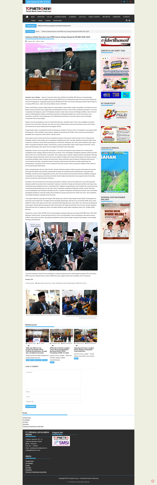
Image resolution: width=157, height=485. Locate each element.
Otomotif (126, 17)
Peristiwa (40, 17)
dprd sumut (48, 283)
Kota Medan (38, 360)
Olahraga (72, 17)
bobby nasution (41, 283)
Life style (82, 17)
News (33, 17)
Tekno (40, 20)
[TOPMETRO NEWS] (27, 16)
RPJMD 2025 (79, 283)
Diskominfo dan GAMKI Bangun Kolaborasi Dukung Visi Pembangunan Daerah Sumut (81, 317)
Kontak (28, 465)
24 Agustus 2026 (31, 343)
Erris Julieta (41, 41)
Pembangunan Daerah (61, 283)
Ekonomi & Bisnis (60, 17)
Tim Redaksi (26, 420)
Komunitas (116, 17)
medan (53, 283)
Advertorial (57, 20)
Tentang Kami (27, 418)
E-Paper (47, 20)
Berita (28, 283)
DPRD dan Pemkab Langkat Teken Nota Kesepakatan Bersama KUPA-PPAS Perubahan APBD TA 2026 (68, 25)
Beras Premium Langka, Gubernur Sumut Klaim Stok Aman (43, 315)
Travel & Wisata (94, 17)
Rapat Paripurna (72, 283)
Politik (49, 17)
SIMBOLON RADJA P (67, 343)
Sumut (84, 283)
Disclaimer (26, 424)
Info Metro (106, 17)
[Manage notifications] (152, 481)
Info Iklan (25, 422)
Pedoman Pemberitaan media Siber (33, 426)
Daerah (32, 283)
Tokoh (33, 20)
